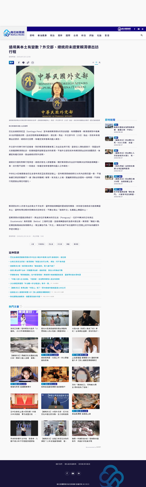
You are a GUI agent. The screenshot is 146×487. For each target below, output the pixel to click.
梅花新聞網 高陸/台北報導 (18, 126)
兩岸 (60, 35)
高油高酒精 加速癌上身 (81, 414)
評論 (91, 35)
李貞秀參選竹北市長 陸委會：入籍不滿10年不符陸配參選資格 (24, 439)
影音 (107, 35)
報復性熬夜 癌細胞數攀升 (20, 386)
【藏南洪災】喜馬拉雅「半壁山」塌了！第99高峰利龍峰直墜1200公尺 (38, 287)
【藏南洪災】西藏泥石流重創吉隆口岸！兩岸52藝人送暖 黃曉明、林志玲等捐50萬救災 (24, 356)
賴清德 (76, 244)
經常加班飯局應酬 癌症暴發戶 (53, 386)
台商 (76, 35)
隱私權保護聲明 (70, 464)
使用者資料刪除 (84, 464)
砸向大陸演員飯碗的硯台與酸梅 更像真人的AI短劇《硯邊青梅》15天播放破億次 (55, 329)
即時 (32, 35)
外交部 (60, 244)
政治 (52, 35)
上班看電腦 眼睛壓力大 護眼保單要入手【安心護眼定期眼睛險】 (85, 358)
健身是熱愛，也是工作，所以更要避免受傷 (55, 358)
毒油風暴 (42, 35)
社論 (99, 35)
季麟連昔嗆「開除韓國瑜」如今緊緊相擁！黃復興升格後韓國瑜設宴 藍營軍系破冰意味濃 (45, 274)
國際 (68, 35)
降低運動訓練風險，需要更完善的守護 (25, 296)
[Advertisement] (73, 13)
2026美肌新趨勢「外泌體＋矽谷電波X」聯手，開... (30, 283)
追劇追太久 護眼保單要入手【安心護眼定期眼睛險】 (30, 292)
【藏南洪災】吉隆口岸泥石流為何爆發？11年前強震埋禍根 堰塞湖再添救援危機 (55, 439)
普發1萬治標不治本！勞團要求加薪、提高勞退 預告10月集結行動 (36, 270)
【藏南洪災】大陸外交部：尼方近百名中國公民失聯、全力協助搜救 (55, 412)
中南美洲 (41, 244)
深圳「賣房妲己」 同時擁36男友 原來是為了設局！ (84, 385)
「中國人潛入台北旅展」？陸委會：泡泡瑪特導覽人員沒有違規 (35, 279)
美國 (67, 244)
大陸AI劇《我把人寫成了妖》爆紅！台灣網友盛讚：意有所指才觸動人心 (86, 329)
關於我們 (59, 464)
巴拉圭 (51, 244)
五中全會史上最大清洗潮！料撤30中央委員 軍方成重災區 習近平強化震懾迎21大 (23, 412)
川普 (32, 244)
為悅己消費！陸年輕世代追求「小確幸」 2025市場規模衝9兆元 (24, 329)
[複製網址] (28, 62)
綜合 (83, 35)
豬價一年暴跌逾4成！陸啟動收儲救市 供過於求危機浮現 (85, 439)
